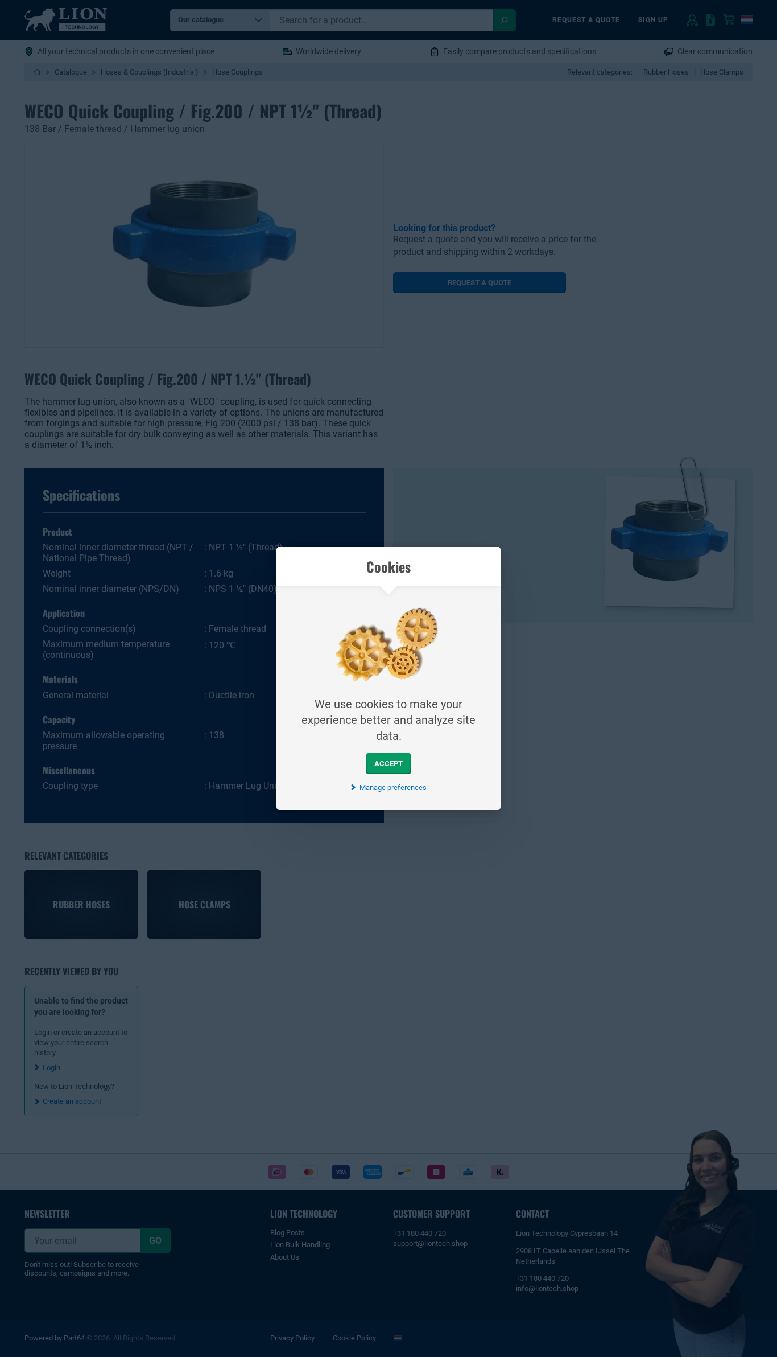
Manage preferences (392, 787)
